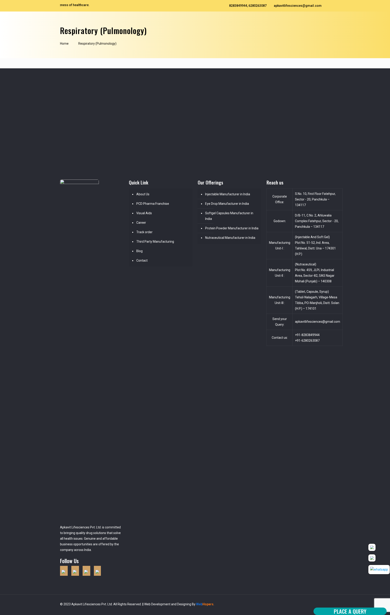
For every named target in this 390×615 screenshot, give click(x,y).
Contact (142, 260)
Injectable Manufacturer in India (227, 194)
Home (64, 43)
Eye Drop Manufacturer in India (227, 203)
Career (141, 222)
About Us (142, 194)
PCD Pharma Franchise (152, 203)
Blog (139, 251)
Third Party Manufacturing (155, 241)
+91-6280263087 (307, 340)
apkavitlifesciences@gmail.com (298, 5)
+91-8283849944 (307, 335)
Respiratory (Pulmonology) (97, 43)
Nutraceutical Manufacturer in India (230, 238)
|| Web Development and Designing (166, 604)
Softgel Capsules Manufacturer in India (229, 216)
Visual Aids (144, 213)
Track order (144, 232)
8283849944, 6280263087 (248, 5)
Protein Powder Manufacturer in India (231, 228)
